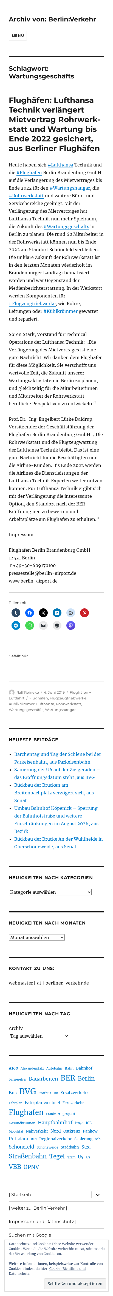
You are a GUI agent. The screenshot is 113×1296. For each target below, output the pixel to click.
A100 (13, 1068)
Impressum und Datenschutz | (43, 1221)
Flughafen (38, 698)
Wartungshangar (60, 709)
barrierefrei (17, 1079)
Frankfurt (53, 1114)
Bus (13, 1092)
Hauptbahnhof (55, 1123)
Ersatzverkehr (74, 1092)
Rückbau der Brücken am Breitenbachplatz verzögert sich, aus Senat (54, 792)
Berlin (86, 1078)
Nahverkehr (37, 1131)
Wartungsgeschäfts (26, 709)
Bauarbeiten (43, 1079)
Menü (18, 35)
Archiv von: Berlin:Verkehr (52, 19)
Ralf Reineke (27, 692)
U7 (88, 1157)
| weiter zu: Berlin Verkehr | (38, 1208)
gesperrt (69, 1114)
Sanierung (83, 1139)
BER (68, 1077)
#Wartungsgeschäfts (66, 226)
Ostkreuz (71, 1131)
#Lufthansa (60, 165)
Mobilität (16, 1131)
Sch (98, 1139)
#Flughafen (29, 172)
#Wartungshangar (70, 188)
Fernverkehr (73, 1103)
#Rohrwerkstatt (26, 195)
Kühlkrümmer (22, 704)
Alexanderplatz (32, 1068)
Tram (71, 1157)
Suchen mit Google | (31, 1235)
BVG (27, 1091)
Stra (86, 1147)
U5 (80, 1157)
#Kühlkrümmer (60, 311)
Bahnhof (84, 1068)
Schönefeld (21, 1147)
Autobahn (54, 1068)
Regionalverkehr (55, 1138)
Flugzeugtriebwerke (68, 698)
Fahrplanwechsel (42, 1102)
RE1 (34, 1139)
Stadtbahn (70, 1147)
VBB (15, 1167)
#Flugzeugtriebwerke (32, 303)
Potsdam (18, 1138)
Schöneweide (47, 1147)
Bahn (69, 1068)
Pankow (90, 1131)
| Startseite (21, 1194)
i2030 (79, 1123)
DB (56, 1093)
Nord (55, 1131)
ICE (89, 1123)
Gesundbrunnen (22, 1123)
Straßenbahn (28, 1156)
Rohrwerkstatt (68, 704)
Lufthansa (45, 704)
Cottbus (45, 1093)
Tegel (57, 1156)
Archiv (16, 1028)
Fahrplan (15, 1103)
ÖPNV (31, 1167)
